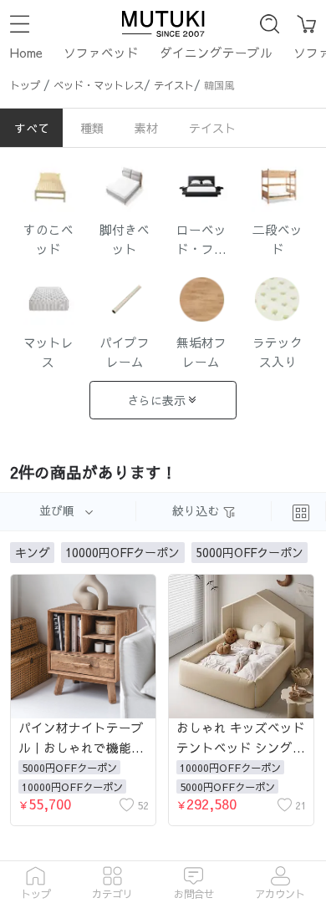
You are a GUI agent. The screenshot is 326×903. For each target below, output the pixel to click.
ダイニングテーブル (216, 52)
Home (26, 52)
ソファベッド (101, 52)
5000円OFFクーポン (69, 767)
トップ (25, 85)
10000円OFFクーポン (72, 786)
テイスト (174, 85)
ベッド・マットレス (98, 85)
